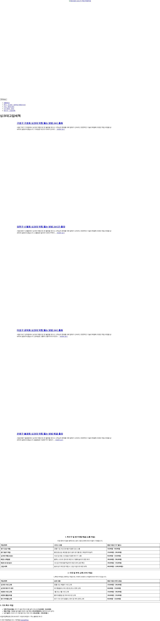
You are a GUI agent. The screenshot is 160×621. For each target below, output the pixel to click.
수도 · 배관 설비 (9, 107)
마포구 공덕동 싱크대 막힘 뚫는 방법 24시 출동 (40, 330)
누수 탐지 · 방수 (9, 108)
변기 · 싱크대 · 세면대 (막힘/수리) (15, 105)
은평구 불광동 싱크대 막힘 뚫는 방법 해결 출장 (40, 434)
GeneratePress (24, 620)
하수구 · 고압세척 (9, 110)
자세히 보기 (61, 129)
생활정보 (7, 103)
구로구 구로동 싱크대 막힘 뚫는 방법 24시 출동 (40, 123)
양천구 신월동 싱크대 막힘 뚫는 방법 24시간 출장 (41, 226)
